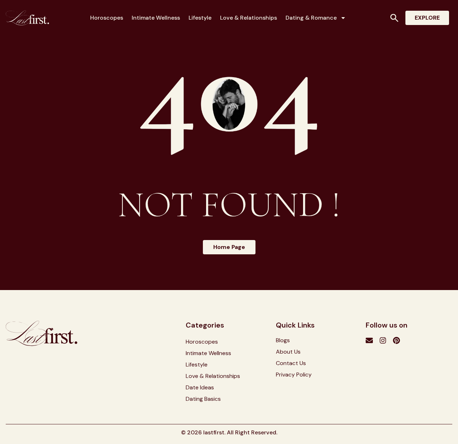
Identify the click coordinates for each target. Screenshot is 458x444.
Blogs (283, 340)
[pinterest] (396, 340)
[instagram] (382, 340)
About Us (288, 351)
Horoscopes (106, 17)
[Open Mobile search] (394, 18)
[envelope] (369, 340)
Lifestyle (200, 17)
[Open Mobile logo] (27, 18)
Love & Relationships (248, 17)
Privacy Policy (294, 374)
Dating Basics (203, 399)
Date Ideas (200, 387)
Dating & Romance (311, 17)
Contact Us (291, 363)
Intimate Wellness (156, 17)
